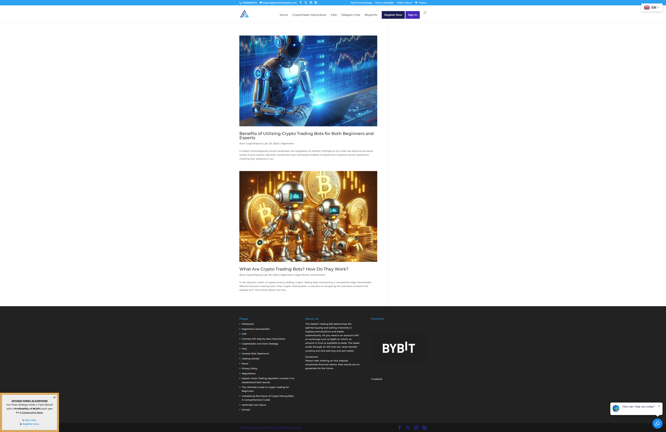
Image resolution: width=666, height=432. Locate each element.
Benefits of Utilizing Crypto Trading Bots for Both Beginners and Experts (306, 135)
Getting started (250, 358)
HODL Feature (404, 3)
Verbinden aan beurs (254, 404)
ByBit (333, 339)
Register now (31, 423)
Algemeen (287, 143)
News (245, 363)
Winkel (246, 409)
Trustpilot (376, 379)
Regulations (249, 373)
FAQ (334, 15)
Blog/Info (371, 15)
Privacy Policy (249, 368)
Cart (244, 333)
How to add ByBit (384, 3)
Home (284, 15)
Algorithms (302, 274)
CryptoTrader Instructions (309, 15)
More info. (31, 420)
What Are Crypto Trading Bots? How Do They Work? (294, 269)
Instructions (317, 274)
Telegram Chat (350, 15)
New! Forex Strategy (361, 3)
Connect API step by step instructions (263, 338)
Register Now (393, 14)
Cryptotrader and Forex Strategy (260, 343)
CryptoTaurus (254, 143)
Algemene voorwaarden (256, 329)
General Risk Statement (255, 353)
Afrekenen (248, 323)
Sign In (412, 14)
